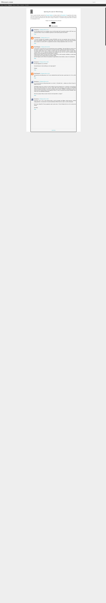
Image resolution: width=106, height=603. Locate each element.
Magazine (10, 5)
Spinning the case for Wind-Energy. (53, 12)
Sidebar (18, 5)
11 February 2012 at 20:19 (45, 46)
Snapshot (22, 5)
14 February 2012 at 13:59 (43, 98)
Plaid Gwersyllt (37, 37)
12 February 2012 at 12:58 (43, 61)
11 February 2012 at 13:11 (44, 37)
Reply (35, 34)
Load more (53, 130)
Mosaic (14, 5)
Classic (2, 5)
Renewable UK (64, 15)
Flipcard (5, 5)
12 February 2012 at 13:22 (44, 73)
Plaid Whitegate (37, 46)
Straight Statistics (49, 15)
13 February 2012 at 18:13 (43, 81)
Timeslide (27, 5)
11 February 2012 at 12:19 (43, 29)
